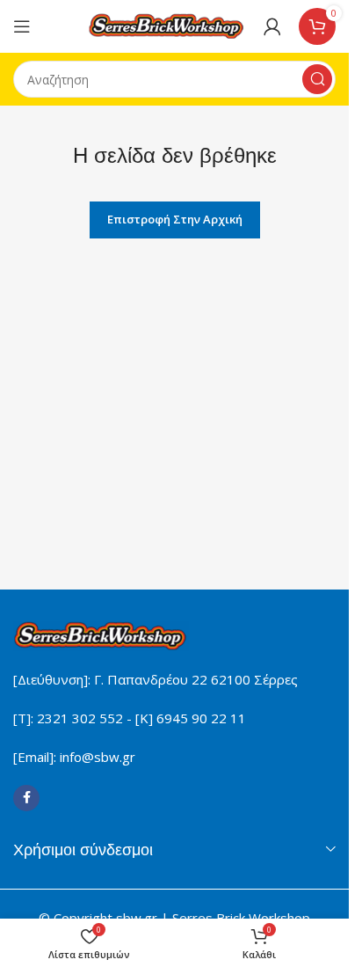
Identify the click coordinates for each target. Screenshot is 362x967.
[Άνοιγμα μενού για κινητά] (22, 26)
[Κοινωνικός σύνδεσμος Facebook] (26, 798)
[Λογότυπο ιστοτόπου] (167, 24)
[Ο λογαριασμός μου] (272, 26)
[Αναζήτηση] (317, 79)
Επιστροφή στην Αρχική (175, 219)
